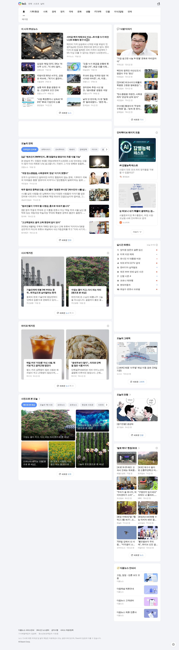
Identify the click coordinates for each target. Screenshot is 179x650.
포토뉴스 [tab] (61, 405)
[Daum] (20, 3)
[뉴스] (24, 3)
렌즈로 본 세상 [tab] (29, 405)
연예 (30, 3)
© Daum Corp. (24, 642)
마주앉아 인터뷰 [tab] (29, 149)
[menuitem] (24, 11)
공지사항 (54, 630)
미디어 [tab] (94, 149)
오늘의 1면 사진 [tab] (46, 405)
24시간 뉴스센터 (42, 630)
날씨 (42, 3)
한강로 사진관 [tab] (87, 405)
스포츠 (36, 3)
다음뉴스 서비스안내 (26, 630)
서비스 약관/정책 (66, 630)
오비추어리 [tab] (59, 149)
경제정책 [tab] (83, 149)
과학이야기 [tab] (45, 149)
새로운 (66, 113)
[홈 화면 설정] (173, 644)
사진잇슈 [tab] (101, 405)
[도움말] (108, 253)
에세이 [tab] (72, 149)
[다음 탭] (106, 149)
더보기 (136, 232)
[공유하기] (158, 3)
